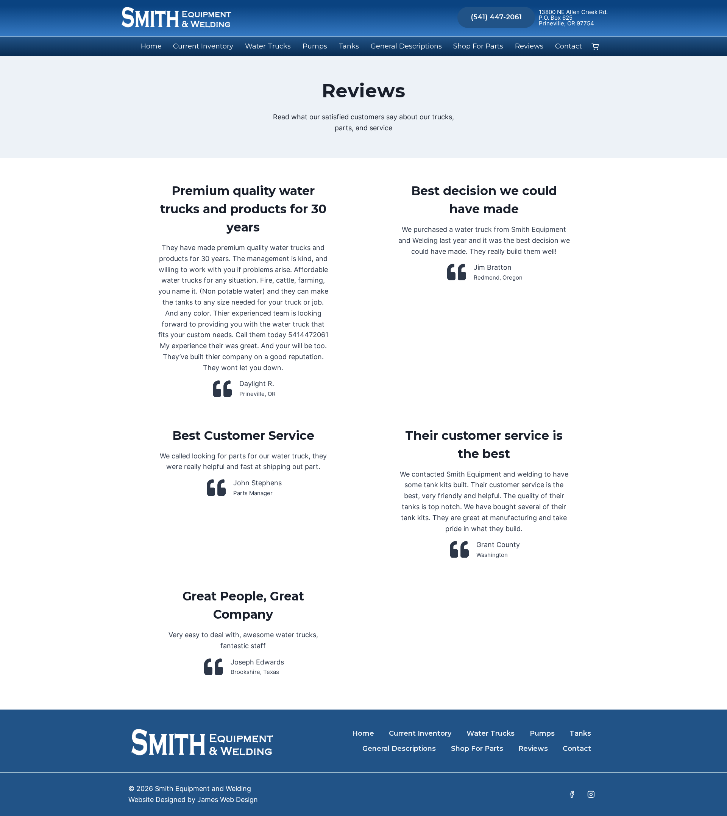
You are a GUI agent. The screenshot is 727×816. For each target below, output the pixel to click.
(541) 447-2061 (496, 17)
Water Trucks (268, 46)
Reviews (529, 46)
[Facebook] (571, 794)
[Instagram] (591, 794)
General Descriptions (406, 46)
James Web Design (227, 799)
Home (151, 46)
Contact (568, 46)
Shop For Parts (478, 46)
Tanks (349, 46)
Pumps (315, 46)
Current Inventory (203, 46)
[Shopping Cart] (595, 46)
